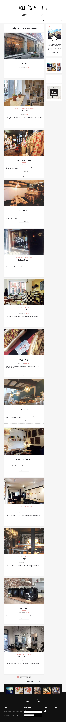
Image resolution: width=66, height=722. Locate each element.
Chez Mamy (24, 409)
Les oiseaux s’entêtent (24, 459)
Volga (24, 559)
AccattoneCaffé (24, 310)
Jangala (24, 64)
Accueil (23, 20)
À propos (33, 20)
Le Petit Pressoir (24, 260)
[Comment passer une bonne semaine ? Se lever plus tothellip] (59, 69)
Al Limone (24, 111)
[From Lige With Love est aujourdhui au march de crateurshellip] (54, 65)
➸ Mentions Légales (14, 715)
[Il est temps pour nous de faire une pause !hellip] (49, 65)
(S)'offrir (15, 108)
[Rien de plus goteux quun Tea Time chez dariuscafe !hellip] (54, 69)
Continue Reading (24, 72)
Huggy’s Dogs (24, 360)
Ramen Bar (24, 509)
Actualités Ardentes (24, 61)
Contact (38, 20)
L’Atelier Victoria (24, 657)
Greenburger (23, 210)
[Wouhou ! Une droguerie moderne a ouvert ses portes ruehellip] (49, 69)
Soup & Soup (24, 608)
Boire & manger (31, 108)
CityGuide (28, 20)
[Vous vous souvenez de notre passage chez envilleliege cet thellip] (59, 65)
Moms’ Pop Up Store (24, 160)
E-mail (25, 710)
